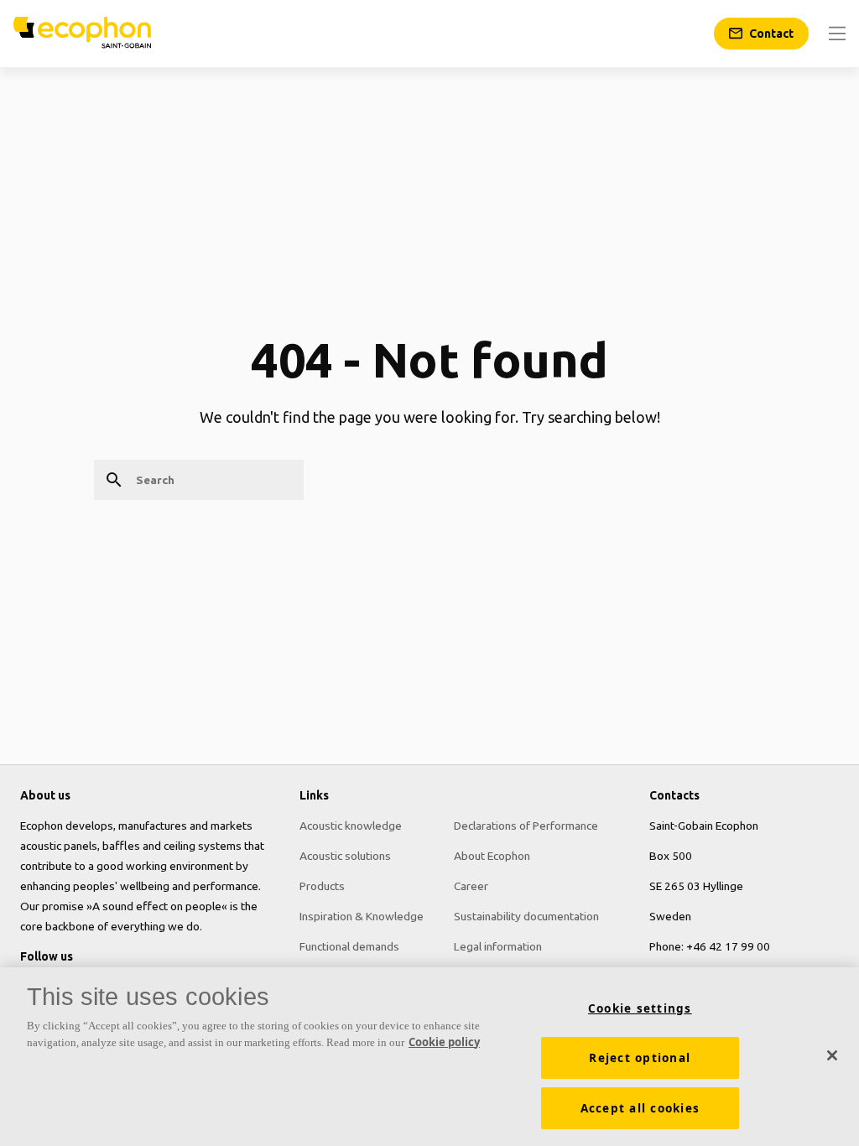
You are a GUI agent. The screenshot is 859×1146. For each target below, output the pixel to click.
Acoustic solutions (345, 855)
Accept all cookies (640, 1108)
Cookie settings (640, 1008)
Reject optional (639, 1057)
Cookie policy (444, 1042)
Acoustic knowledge (350, 825)
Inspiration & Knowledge (361, 916)
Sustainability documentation (526, 916)
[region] (429, 1056)
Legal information (498, 946)
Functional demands (349, 946)
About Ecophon (492, 855)
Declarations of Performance (526, 825)
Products (322, 886)
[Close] (832, 1055)
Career (471, 886)
